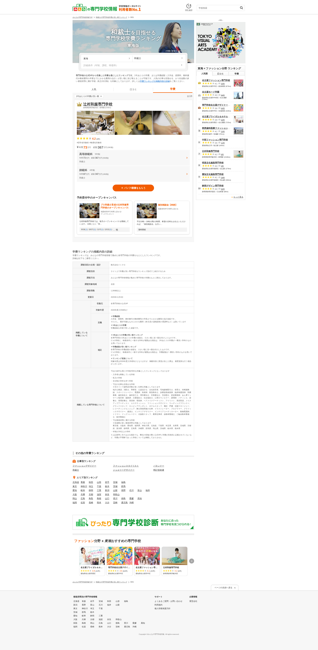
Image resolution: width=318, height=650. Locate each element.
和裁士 (76, 470)
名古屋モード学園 (210, 92)
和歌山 (116, 494)
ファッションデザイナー (84, 466)
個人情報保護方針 (162, 608)
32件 (223, 120)
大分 (107, 502)
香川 (115, 498)
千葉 (99, 486)
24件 (223, 177)
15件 (223, 131)
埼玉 (91, 486)
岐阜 (83, 490)
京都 (91, 494)
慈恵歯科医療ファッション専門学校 (219, 128)
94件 (223, 95)
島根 (99, 498)
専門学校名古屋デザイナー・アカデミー (221, 105)
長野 (123, 490)
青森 (83, 482)
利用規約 (158, 605)
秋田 (91, 482)
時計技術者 (158, 470)
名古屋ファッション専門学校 (216, 80)
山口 (107, 498)
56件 (223, 189)
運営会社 (193, 601)
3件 (222, 166)
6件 (222, 154)
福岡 (75, 502)
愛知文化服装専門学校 (213, 174)
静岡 (91, 490)
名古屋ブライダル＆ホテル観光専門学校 (221, 116)
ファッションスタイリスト (126, 466)
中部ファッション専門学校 (215, 139)
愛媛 (131, 498)
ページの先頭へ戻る (223, 587)
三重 (99, 490)
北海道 (76, 482)
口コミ (133, 89)
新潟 (107, 490)
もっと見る (238, 197)
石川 (131, 490)
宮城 (115, 482)
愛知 (75, 490)
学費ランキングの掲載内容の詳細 (155, 81)
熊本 (99, 502)
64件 (223, 108)
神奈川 (84, 486)
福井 (148, 490)
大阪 (75, 494)
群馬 (123, 486)
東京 (75, 486)
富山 (139, 490)
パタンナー (158, 466)
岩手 (107, 482)
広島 (83, 498)
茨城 (115, 486)
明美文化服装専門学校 (213, 162)
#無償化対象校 (96, 143)
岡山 (75, 498)
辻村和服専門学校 (97, 104)
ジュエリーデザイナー (123, 470)
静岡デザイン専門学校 (213, 185)
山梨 (115, 490)
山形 (99, 482)
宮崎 (115, 502)
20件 (223, 84)
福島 (123, 482)
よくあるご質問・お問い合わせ (168, 601)
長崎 (91, 502)
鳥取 (91, 498)
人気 (94, 89)
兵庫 (83, 494)
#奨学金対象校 (83, 143)
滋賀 (99, 494)
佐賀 (83, 502)
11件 (223, 143)
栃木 (107, 486)
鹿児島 (124, 502)
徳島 (123, 498)
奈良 (107, 494)
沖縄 (131, 502)
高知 (139, 498)
